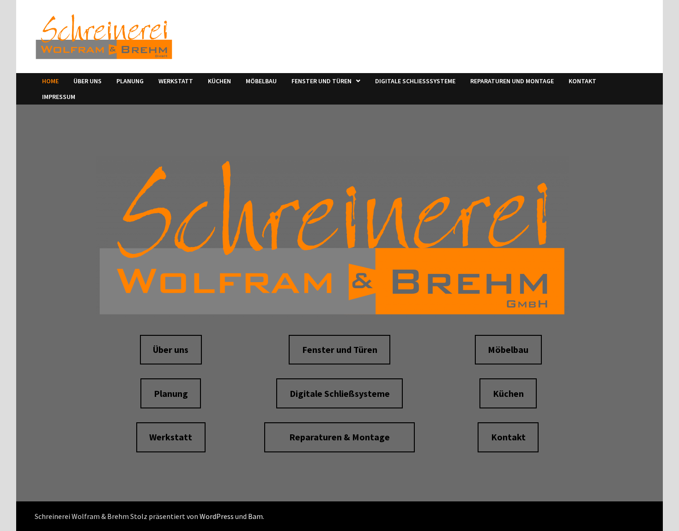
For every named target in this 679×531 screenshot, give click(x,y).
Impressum (58, 97)
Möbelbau (261, 81)
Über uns (87, 81)
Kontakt (582, 81)
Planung (130, 81)
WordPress (217, 516)
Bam (255, 516)
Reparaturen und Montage (512, 81)
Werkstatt (175, 81)
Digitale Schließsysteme (415, 81)
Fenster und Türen (321, 81)
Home (50, 81)
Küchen (219, 81)
